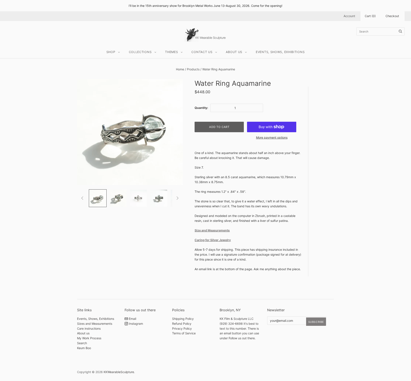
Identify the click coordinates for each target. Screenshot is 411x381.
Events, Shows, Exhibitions (280, 52)
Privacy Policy (182, 328)
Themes (171, 52)
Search (82, 343)
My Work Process (89, 338)
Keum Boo (84, 348)
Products (193, 69)
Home (180, 69)
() (370, 16)
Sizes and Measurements (94, 323)
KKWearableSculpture (119, 372)
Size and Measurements (212, 230)
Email (132, 318)
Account (349, 16)
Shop (110, 52)
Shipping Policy (183, 318)
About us (83, 333)
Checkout (392, 16)
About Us (234, 52)
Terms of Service (184, 333)
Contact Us (201, 52)
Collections (140, 52)
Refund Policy (181, 323)
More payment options (271, 137)
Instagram (135, 323)
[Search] (400, 31)
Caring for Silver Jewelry (213, 240)
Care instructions (89, 328)
